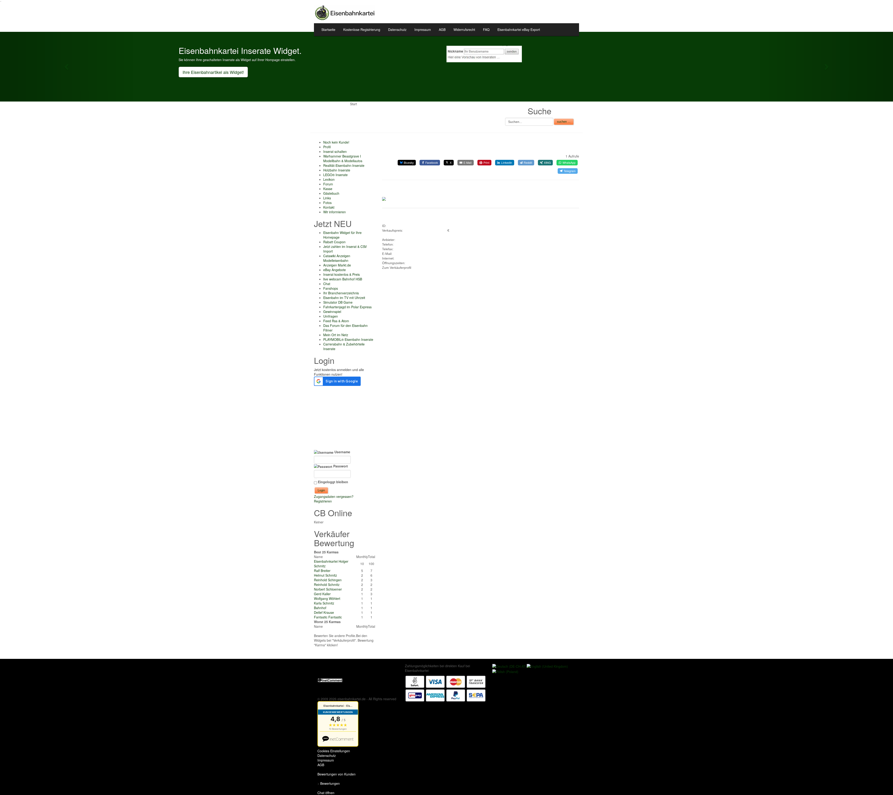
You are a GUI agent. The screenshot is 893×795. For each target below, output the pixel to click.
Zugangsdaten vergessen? (333, 496)
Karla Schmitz (324, 603)
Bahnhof (320, 607)
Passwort (340, 466)
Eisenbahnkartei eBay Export (518, 29)
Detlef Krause (324, 612)
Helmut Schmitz (325, 575)
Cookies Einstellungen (333, 751)
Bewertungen (330, 783)
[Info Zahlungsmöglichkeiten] (445, 688)
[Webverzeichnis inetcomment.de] (330, 679)
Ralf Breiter (322, 570)
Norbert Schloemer (328, 589)
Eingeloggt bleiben (333, 482)
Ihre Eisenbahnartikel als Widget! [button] (213, 72)
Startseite (328, 29)
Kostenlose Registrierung (361, 29)
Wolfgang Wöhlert (327, 598)
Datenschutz (397, 29)
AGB (442, 29)
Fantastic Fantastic (328, 617)
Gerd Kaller (322, 593)
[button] (67, 67)
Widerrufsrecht (464, 29)
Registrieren (323, 501)
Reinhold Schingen (328, 580)
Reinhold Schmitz (327, 584)
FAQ (486, 29)
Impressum (422, 29)
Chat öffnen (325, 792)
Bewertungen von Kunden (336, 774)
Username (341, 452)
